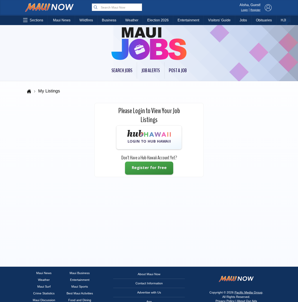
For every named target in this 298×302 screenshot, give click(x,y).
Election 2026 (158, 20)
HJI (283, 20)
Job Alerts (150, 70)
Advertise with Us (149, 292)
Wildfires (86, 20)
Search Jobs (121, 70)
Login (244, 10)
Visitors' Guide (219, 20)
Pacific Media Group (248, 292)
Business (109, 20)
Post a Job (178, 70)
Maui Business (80, 273)
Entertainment (188, 20)
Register (255, 10)
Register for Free (149, 168)
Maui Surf (44, 286)
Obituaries (264, 20)
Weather (131, 20)
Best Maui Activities (80, 293)
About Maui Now (149, 274)
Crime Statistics (44, 293)
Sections (36, 20)
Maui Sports (79, 286)
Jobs (243, 20)
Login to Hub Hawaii (149, 142)
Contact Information (149, 283)
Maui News (61, 20)
